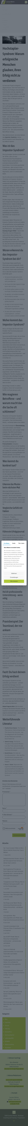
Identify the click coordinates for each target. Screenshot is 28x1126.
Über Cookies (21, 543)
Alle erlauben (14, 581)
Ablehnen (14, 573)
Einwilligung (6, 543)
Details (13, 543)
